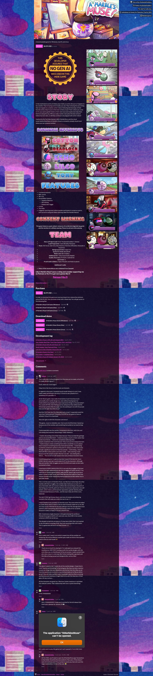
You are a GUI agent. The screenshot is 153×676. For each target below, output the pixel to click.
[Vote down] (37, 378)
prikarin (44, 376)
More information (41, 283)
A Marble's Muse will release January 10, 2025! (50, 357)
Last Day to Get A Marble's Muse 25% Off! (49, 349)
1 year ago (49, 376)
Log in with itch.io (41, 370)
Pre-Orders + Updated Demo (44, 354)
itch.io (38, 674)
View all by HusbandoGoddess (48, 674)
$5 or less (116, 674)
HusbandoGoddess (49, 545)
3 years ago (49, 611)
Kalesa (44, 611)
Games (105, 674)
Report (58, 674)
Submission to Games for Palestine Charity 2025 (136, 12)
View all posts (40, 360)
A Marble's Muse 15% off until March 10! (48, 344)
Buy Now (39, 46)
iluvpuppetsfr (45, 590)
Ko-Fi (65, 277)
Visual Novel (110, 674)
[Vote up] (37, 376)
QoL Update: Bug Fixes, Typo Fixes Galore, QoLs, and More (53, 342)
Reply (40, 528)
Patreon (57, 277)
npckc (43, 532)
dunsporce (44, 563)
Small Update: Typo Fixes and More (46, 347)
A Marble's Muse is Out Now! (45, 352)
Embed (62, 674)
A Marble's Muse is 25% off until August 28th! (50, 340)
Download (40, 320)
